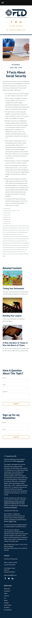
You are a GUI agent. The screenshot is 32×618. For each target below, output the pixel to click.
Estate (5, 593)
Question (5, 391)
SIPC (15, 521)
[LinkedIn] (12, 579)
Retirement (7, 589)
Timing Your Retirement (13, 288)
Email (4, 384)
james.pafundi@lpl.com (17, 30)
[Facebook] (5, 579)
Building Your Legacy (12, 315)
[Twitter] (9, 579)
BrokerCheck (20, 461)
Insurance (6, 596)
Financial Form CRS (11, 456)
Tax (5, 598)
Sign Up (16, 437)
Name (4, 378)
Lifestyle (6, 603)
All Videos (6, 607)
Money (6, 600)
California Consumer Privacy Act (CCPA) (14, 502)
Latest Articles (7, 605)
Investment (7, 591)
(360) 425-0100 (17, 26)
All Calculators (8, 610)
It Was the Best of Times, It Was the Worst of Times (15, 344)
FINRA (10, 521)
